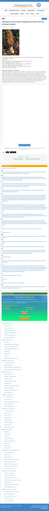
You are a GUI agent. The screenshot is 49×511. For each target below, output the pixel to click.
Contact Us (39, 505)
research (28, 260)
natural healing (10, 241)
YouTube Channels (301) (9, 500)
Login (37, 13)
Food (3, 18)
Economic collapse (5, 195)
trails (16, 275)
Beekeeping (24, 178)
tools (4, 275)
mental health (34, 236)
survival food (12, 268)
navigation (40, 241)
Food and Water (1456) (7, 339)
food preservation (15, 207)
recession (10, 260)
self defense (14, 265)
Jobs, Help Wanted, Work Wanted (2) (11, 484)
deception (16, 190)
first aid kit (15, 206)
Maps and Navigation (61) (9, 493)
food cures (27, 206)
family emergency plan (11, 204)
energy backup (4, 199)
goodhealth (25, 214)
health (10, 220)
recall (7, 260)
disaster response (9, 191)
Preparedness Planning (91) (9, 337)
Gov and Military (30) (8, 397)
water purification (21, 286)
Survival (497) (7, 445)
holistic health (22, 222)
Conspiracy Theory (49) (9, 411)
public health (24, 253)
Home (6, 10)
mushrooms (13, 152)
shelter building (39, 265)
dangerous (4, 190)
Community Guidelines (43, 507)
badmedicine (25, 177)
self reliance (19, 265)
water (3, 286)
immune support (5, 228)
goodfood (20, 214)
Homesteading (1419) (7, 371)
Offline (32, 13)
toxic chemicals (9, 275)
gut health (22, 216)
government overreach (19, 215)
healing (7, 220)
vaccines (14, 282)
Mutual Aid (4, 237)
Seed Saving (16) (7, 383)
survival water (22, 270)
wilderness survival (17, 287)
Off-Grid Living (13, 246)
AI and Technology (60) (9, 452)
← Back (44, 18)
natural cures (4, 241)
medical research (15, 236)
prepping (43, 251)
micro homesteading (41, 236)
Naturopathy (35, 241)
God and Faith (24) (8, 482)
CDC (10, 183)
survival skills (43, 268)
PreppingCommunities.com (11, 505)
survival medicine (24, 268)
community (4, 185)
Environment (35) (7, 415)
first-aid (23, 206)
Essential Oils (27, 199)
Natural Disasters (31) (8, 422)
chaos (17, 183)
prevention (4, 253)
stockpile (21, 267)
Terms (21, 149)
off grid (3, 246)
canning (6, 183)
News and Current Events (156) (10, 496)
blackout (28, 178)
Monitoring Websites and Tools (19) (11, 459)
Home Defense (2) (8, 399)
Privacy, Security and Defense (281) (11, 401)
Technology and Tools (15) (9, 468)
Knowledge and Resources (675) (9, 489)
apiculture (12, 173)
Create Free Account (24, 318)
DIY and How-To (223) (8, 328)
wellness (7, 287)
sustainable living (21, 271)
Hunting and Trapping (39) (9, 441)
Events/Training (14, 13)
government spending (28, 215)
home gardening (34, 222)
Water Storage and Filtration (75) (10, 358)
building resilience (14, 179)
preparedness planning (29, 251)
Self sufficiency (25, 265)
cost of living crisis (7, 186)
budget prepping (38, 178)
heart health (42, 220)
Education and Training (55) (9, 330)
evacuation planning (41, 199)
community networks (18, 185)
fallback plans (4, 204)
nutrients (44, 241)
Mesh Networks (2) (8, 457)
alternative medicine (37, 171)
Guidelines (27, 149)
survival (8, 268)
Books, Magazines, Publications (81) (11, 491)
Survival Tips (10, 270)
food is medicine (9, 207)
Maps (27, 13)
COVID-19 (13, 186)
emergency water (28, 198)
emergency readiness (41, 196)
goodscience (35, 214)
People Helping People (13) (9, 487)
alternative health (30, 171)
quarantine (9, 256)
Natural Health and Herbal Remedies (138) (12, 369)
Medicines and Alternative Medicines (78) (12, 367)
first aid (10, 206)
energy (45, 198)
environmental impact (20, 199)
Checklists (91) (7, 325)
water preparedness (14, 286)
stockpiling (25, 267)
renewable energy (23, 260)
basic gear (7, 178)
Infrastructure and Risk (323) (9, 408)
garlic (13, 214)
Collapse (34, 183)
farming (31, 204)
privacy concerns (12, 253)
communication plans (40, 183)
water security (28, 286)
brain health (32, 178)
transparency (19, 275)
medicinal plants (29, 236)
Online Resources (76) (8, 498)
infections (16, 228)
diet (23, 190)
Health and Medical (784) (8, 360)
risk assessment (5, 262)
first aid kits (19, 206)
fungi (7, 152)
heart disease (37, 220)
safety (3, 265)
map (2, 236)
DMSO (14, 191)
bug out (43, 178)
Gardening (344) (7, 353)
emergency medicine (14, 196)
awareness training (26, 173)
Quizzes (22, 13)
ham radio (3, 220)
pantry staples (11, 250)
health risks (20, 220)
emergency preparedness (31, 196)
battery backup (18, 178)
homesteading (17, 223)
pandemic (3, 250)
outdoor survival (42, 246)
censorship (13, 183)
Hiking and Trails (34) (8, 438)
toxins (13, 275)
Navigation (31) (7, 443)
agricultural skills (11, 171)
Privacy (23, 149)
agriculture (17, 171)
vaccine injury (4, 282)
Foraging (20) (7, 351)
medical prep (9, 236)
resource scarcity (38, 260)
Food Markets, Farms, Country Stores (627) (13, 480)
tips (2, 275)
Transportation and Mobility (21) (10, 390)
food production (27, 207)
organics (31, 246)
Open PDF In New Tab (24, 145)
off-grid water (19, 246)
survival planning (37, 268)
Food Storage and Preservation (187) (11, 348)
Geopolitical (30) (7, 418)
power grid (41, 250)
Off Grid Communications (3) (10, 461)
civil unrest (25, 183)
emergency (20, 195)
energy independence (11, 199)
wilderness (12, 287)
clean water (30, 183)
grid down (4, 216)
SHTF (44, 265)
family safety (26, 204)
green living (45, 215)
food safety (43, 207)
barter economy (39, 177)
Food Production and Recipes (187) (11, 346)
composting (33, 185)
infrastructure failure (37, 228)
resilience (32, 260)
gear (15, 214)
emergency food (37, 195)
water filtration (7, 286)
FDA (34, 204)
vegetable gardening (20, 282)
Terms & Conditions (34, 507)
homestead (12, 223)
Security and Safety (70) (9, 404)
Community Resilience (27, 185)
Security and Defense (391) (8, 394)
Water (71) (6, 355)
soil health (12, 267)
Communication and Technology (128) (11, 450)
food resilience (37, 207)
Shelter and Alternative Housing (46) (11, 385)
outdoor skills (35, 246)
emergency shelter (13, 198)
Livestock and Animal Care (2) (10, 376)
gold (17, 214)
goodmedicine (30, 214)
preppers (39, 251)
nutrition (3, 242)
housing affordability (25, 223)
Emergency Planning (22, 196)
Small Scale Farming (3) (9, 388)
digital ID (26, 190)
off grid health (7, 246)
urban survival (4, 279)
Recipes (14, 260)
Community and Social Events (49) (11, 477)
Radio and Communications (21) (10, 466)
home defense (28, 222)
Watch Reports (41, 10)
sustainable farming (5, 271)
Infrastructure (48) (8, 420)
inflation (25, 228)
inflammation (21, 228)
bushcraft (20, 179)
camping (3, 183)
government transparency (37, 215)
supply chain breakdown (42, 267)
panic (7, 250)
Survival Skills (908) (7, 429)
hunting (45, 223)
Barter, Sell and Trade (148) (9, 473)
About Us (34, 505)
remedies (17, 260)
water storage (33, 286)
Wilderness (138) (7, 447)
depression (20, 190)
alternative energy (23, 171)
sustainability (32, 270)
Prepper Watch (31, 10)
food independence (38, 206)
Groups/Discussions (14, 10)
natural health (15, 241)
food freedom (32, 206)
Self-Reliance (30, 265)
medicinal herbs (22, 236)
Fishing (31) (6, 436)
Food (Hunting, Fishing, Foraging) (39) (11, 344)
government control (11, 215)
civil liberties (20, 183)
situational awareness (6, 267)
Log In (24, 313)
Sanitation (6, 265)
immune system (11, 228)
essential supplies (33, 199)
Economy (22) (7, 413)
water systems (39, 286)
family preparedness (20, 204)
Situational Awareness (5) (9, 406)
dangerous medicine (10, 190)
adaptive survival (5, 171)
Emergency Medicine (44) (9, 362)
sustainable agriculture (39, 270)
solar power (17, 267)
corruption (42, 185)
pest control (36, 250)
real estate (3, 260)
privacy (7, 253)
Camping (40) (7, 434)
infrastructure (30, 228)
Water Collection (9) (8, 392)
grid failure (8, 216)
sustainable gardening (14, 271)
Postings (23, 10)
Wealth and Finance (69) (9, 427)
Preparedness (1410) (7, 323)
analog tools (7, 173)
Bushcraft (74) (7, 431)
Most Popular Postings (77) (9, 335)
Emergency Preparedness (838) (10, 332)
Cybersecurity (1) (7, 454)
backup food (4, 177)
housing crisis (31, 223)
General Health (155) (8, 365)
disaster (30, 190)
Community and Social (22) (9, 475)
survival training (16, 270)
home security (7, 223)
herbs (15, 222)
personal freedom (23, 250)
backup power (9, 177)
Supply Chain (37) (7, 424)
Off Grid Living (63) (8, 378)
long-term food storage (6, 232)
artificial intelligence (18, 173)
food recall (32, 207)
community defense (10, 185)
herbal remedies (11, 222)
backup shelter (15, 177)
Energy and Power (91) (8, 374)
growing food (17, 216)
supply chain (35, 267)
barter (34, 177)
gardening (3, 214)
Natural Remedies (29, 241)
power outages (7, 251)
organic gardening (25, 246)
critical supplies (25, 186)
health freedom (15, 220)
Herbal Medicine (5, 222)
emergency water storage (36, 198)
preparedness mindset (20, 251)
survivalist (27, 270)
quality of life (4, 256)
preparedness (13, 251)
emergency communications (28, 195)
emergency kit (7, 196)
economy (10, 195)
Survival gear (17, 268)
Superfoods (30, 267)
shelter (34, 265)
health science (25, 220)
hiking (18, 222)
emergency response (5, 198)
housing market (37, 223)
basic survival (12, 178)
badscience (30, 177)
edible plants (15, 195)
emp (42, 198)
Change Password (44, 508)
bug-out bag (8, 179)
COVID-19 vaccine (19, 186)
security (10, 265)
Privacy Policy (45, 505)
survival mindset (30, 268)
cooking (37, 185)
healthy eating (31, 220)
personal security (30, 250)
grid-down (12, 216)
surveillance (4, 268)
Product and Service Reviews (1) (10, 464)
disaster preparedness (36, 190)
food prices (21, 207)
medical (5, 236)
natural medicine (22, 241)
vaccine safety (9, 282)
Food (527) (6, 342)
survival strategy (5, 270)
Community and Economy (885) (9, 470)
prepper (35, 251)
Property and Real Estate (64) (10, 381)
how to (42, 223)
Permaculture (16, 250)
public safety (29, 253)
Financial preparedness (39, 204)
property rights (19, 253)
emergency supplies (20, 198)
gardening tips (8, 214)
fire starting (6, 206)
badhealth (20, 177)
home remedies (40, 222)
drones (17, 191)
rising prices (44, 260)
